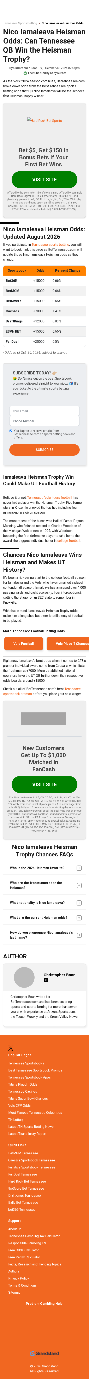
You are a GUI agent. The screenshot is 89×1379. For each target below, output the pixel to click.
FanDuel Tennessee (22, 1174)
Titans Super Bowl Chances (28, 1099)
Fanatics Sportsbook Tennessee (31, 1167)
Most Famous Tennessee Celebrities (35, 1113)
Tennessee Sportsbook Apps (29, 1077)
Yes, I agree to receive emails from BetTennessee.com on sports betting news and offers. (44, 434)
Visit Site (44, 180)
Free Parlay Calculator (24, 1257)
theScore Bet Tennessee (26, 1188)
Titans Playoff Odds (22, 1084)
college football (68, 541)
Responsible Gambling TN (27, 1243)
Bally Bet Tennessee (23, 1203)
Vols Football (23, 644)
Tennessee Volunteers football (49, 498)
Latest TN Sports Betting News (31, 1127)
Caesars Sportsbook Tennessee (31, 1160)
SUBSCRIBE (44, 450)
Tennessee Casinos (22, 1091)
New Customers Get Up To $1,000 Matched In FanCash (43, 759)
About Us (15, 1229)
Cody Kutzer (58, 73)
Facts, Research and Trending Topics (34, 1264)
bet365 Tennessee (22, 1210)
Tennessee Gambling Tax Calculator (34, 1236)
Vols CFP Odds (19, 1106)
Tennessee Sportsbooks (26, 1063)
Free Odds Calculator (23, 1250)
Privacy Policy (18, 1278)
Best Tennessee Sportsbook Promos (35, 1070)
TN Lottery (16, 1120)
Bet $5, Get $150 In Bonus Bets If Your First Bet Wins (44, 157)
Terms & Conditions (22, 1285)
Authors (13, 1271)
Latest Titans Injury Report (27, 1134)
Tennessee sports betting (50, 245)
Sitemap (14, 1292)
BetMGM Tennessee (23, 1153)
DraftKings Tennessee (24, 1195)
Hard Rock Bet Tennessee (27, 1181)
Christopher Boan (25, 68)
